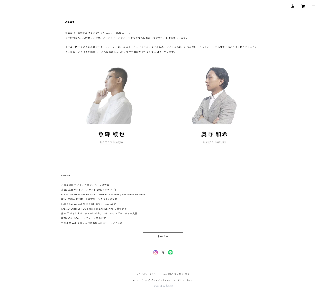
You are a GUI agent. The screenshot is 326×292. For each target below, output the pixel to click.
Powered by (159, 286)
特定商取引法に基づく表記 (177, 274)
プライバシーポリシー (147, 274)
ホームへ (163, 236)
